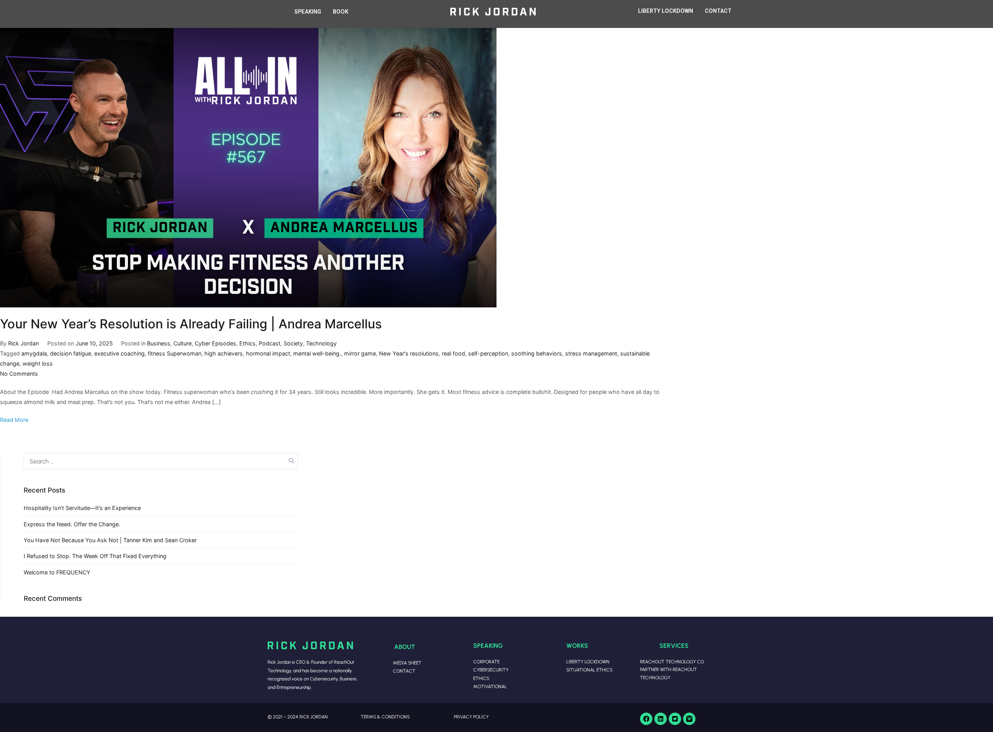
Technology (321, 343)
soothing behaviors (536, 353)
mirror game (360, 353)
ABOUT (404, 646)
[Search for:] (161, 461)
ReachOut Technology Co (672, 661)
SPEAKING (307, 12)
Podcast (269, 343)
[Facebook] (646, 719)
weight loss (37, 363)
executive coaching (119, 353)
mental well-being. (317, 353)
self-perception (488, 353)
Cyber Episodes (215, 343)
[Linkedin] (660, 719)
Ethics (247, 343)
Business (158, 343)
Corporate (486, 661)
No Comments (19, 373)
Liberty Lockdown (587, 661)
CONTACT (718, 11)
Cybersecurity (491, 670)
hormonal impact (268, 353)
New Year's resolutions (409, 353)
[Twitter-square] (675, 719)
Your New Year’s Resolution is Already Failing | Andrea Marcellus (191, 323)
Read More (14, 419)
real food (453, 353)
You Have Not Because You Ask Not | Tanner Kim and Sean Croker (110, 540)
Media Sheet (407, 663)
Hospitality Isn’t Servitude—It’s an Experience (82, 508)
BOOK (340, 12)
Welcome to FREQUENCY (57, 572)
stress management (591, 353)
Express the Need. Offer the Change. (72, 524)
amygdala (34, 353)
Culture (182, 343)
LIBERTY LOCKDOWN (665, 11)
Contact (404, 671)
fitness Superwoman (174, 353)
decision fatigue (70, 353)
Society (293, 343)
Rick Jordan (23, 343)
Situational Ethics (589, 670)
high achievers (223, 353)
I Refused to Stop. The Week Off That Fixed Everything (95, 556)
